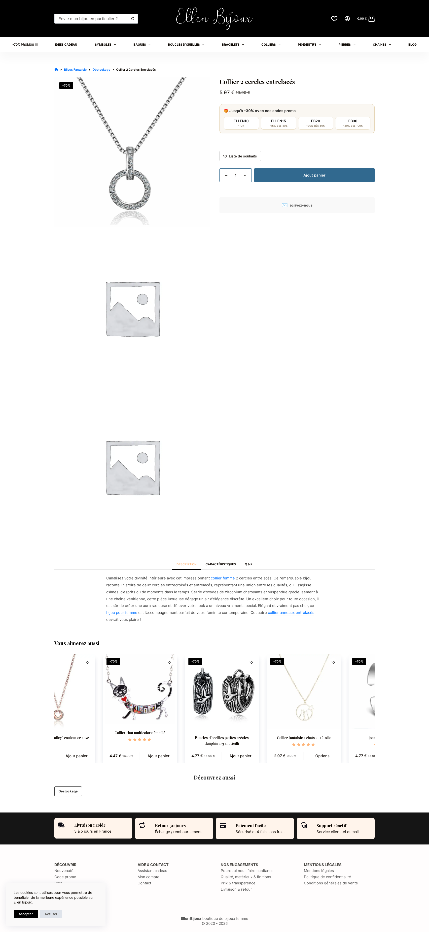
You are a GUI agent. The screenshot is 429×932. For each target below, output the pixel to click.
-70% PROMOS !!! (25, 44)
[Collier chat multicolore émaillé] (93, 689)
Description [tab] (187, 564)
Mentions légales (319, 870)
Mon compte (148, 876)
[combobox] (92, 19)
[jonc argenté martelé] (339, 691)
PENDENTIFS (307, 44)
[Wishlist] (334, 19)
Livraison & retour (236, 889)
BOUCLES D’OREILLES (184, 44)
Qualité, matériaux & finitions (246, 876)
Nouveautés (64, 870)
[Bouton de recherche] (133, 18)
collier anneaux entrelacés (291, 612)
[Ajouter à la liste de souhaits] (123, 662)
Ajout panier (314, 175)
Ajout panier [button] (112, 755)
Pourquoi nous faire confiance (247, 870)
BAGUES (140, 44)
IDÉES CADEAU (66, 44)
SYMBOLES (103, 44)
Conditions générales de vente (331, 883)
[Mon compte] (347, 18)
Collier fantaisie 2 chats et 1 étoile (257, 737)
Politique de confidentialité (327, 876)
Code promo (65, 876)
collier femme (223, 578)
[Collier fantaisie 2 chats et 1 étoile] (257, 691)
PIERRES (345, 44)
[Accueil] (56, 69)
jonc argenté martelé (339, 737)
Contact (144, 883)
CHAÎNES (379, 44)
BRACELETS (231, 44)
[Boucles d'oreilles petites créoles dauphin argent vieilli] (175, 691)
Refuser (51, 914)
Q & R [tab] (248, 564)
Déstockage (68, 791)
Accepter (26, 914)
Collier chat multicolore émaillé (93, 732)
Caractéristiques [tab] (221, 564)
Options (276, 755)
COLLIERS (268, 44)
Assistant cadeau (152, 870)
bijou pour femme (121, 612)
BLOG (412, 44)
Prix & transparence (238, 883)
